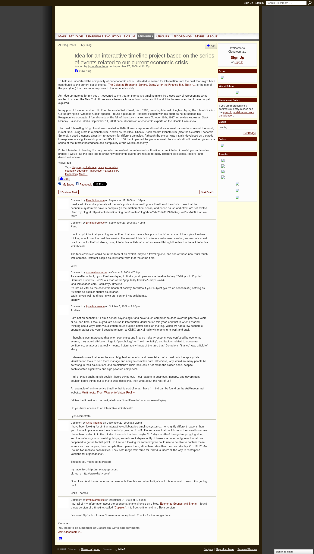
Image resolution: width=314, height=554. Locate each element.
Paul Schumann (95, 200)
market (107, 170)
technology (71, 174)
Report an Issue (225, 549)
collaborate (90, 167)
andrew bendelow (96, 272)
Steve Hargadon (90, 549)
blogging (77, 167)
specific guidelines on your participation (236, 113)
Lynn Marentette (98, 66)
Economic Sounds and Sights (178, 503)
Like (65, 178)
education (82, 170)
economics (111, 167)
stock (115, 170)
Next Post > (207, 192)
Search (310, 3)
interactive (96, 170)
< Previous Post (68, 192)
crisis (101, 167)
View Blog (85, 71)
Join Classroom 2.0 (70, 532)
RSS (61, 539)
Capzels (120, 507)
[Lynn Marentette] (65, 64)
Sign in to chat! (284, 551)
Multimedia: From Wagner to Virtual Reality (108, 392)
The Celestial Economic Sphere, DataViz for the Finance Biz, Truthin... (152, 85)
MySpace (68, 184)
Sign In (259, 2)
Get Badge (250, 133)
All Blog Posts (67, 45)
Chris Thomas (94, 422)
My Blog (86, 45)
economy (70, 170)
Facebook (86, 184)
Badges (208, 549)
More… (83, 174)
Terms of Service (247, 549)
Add (213, 46)
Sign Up (248, 2)
